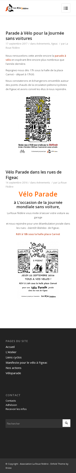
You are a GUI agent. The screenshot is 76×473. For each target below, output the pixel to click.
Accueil (10, 347)
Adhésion (11, 405)
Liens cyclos (14, 357)
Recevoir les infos (16, 409)
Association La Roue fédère (34, 463)
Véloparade (13, 373)
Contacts (11, 400)
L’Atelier (11, 352)
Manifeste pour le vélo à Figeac (26, 362)
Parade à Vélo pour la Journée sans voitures (35, 35)
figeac (54, 43)
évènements (43, 43)
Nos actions (13, 368)
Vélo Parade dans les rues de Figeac (34, 174)
